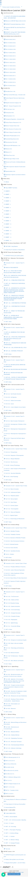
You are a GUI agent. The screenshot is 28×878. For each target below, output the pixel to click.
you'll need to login (19, 872)
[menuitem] (1, 3)
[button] (1, 1)
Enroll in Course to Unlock (14, 874)
